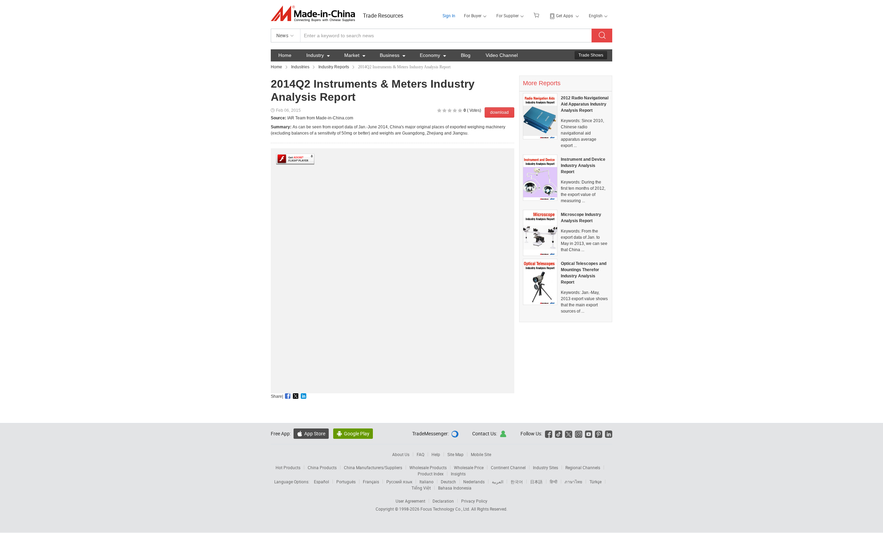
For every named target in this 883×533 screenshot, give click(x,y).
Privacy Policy (474, 501)
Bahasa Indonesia (455, 488)
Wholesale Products (428, 467)
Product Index (431, 473)
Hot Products (288, 467)
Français (371, 481)
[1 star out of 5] (439, 110)
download (499, 112)
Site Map (455, 454)
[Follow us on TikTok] (558, 433)
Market (354, 55)
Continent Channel (508, 467)
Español (321, 481)
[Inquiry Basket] (537, 15)
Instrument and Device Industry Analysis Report (583, 165)
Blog (465, 55)
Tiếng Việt (421, 488)
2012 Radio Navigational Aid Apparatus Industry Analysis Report (584, 104)
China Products (322, 467)
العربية (497, 481)
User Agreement (410, 501)
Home (284, 55)
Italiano (426, 481)
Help (435, 454)
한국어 (516, 481)
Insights (458, 473)
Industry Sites (545, 467)
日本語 (536, 481)
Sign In (449, 15)
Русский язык (399, 481)
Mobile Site (481, 454)
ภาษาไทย (573, 481)
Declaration (443, 501)
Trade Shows (590, 55)
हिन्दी (553, 481)
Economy (433, 55)
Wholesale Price (469, 467)
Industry (318, 55)
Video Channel (502, 55)
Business (392, 55)
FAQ (420, 454)
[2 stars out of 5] (442, 110)
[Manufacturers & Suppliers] (315, 14)
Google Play (353, 433)
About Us (400, 454)
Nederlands (474, 481)
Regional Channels (582, 467)
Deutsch (448, 481)
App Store (311, 433)
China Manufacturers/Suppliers (373, 467)
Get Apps (564, 15)
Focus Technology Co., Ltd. (445, 509)
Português (346, 481)
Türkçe (595, 481)
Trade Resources (383, 15)
